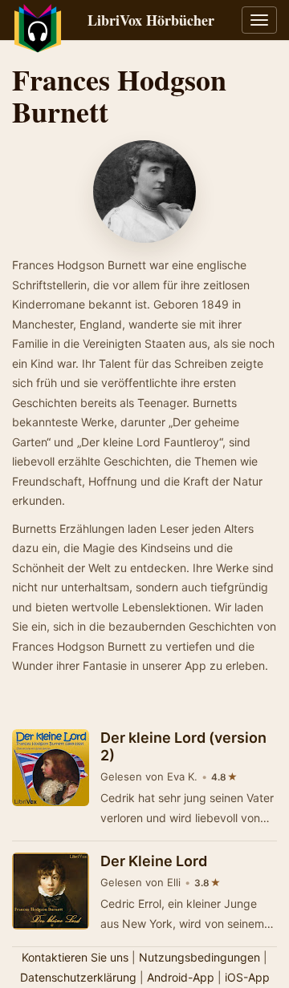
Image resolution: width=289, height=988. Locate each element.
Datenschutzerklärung (78, 977)
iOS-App (247, 977)
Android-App (180, 977)
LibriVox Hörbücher (151, 20)
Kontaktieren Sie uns (75, 957)
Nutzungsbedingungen (199, 957)
